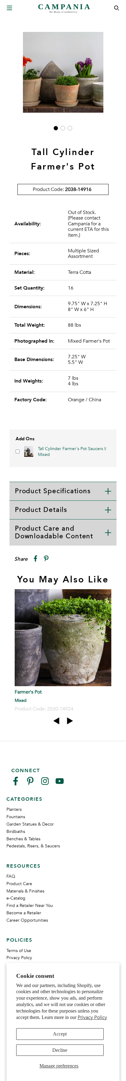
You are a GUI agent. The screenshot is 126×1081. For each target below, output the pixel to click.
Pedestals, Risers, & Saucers (33, 846)
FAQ (10, 876)
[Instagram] (45, 783)
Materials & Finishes (25, 891)
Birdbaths (15, 831)
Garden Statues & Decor (30, 824)
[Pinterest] (30, 783)
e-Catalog (15, 898)
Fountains (15, 817)
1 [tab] (56, 128)
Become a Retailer (23, 913)
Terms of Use (18, 951)
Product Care (19, 884)
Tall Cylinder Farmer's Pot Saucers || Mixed (72, 451)
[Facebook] (15, 783)
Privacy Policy (92, 1017)
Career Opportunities (27, 920)
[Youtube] (59, 783)
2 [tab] (63, 128)
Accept (60, 1033)
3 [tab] (70, 128)
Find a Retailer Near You (29, 905)
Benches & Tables (23, 839)
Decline (59, 1050)
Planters (14, 809)
